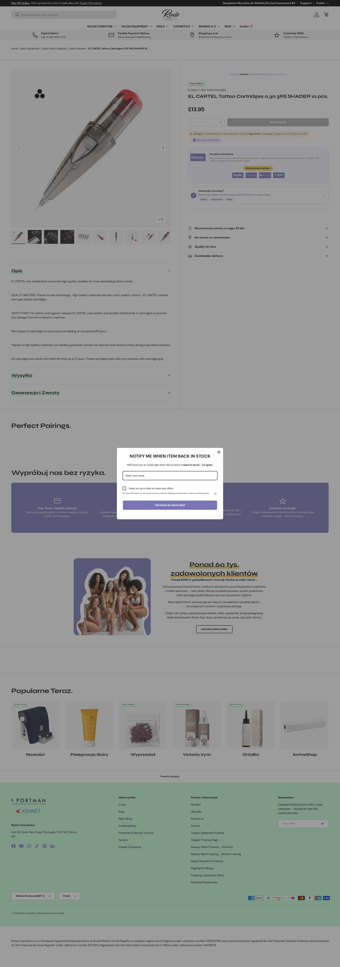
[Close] (219, 452)
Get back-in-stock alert (170, 505)
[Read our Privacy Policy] (215, 494)
